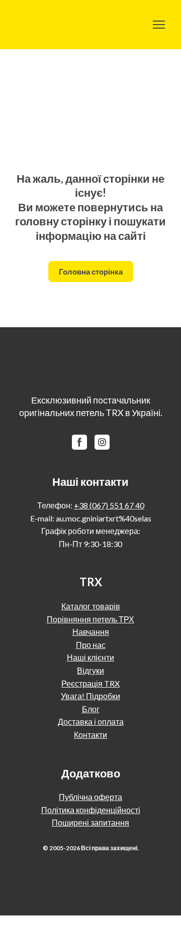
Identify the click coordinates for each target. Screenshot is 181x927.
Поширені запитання (90, 822)
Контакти (90, 734)
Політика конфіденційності (90, 810)
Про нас (91, 644)
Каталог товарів (90, 606)
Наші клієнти (90, 657)
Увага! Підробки (90, 696)
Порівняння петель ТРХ (90, 619)
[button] (90, 271)
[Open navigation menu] (159, 25)
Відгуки (90, 670)
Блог (91, 709)
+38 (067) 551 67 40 (109, 505)
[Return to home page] (36, 24)
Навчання (90, 631)
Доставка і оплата (91, 721)
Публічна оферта (90, 797)
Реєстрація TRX (90, 683)
